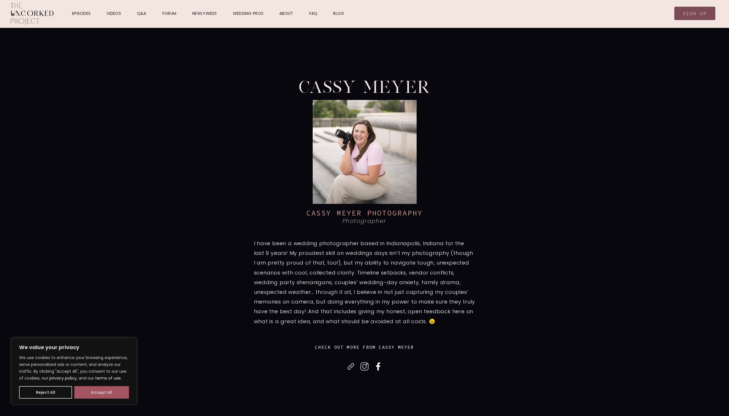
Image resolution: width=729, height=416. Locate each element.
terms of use (108, 378)
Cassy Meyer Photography (364, 213)
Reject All (45, 392)
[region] (74, 371)
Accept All (101, 392)
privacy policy (63, 378)
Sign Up (695, 13)
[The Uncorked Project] (32, 14)
